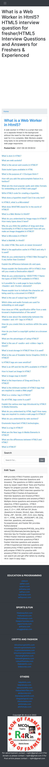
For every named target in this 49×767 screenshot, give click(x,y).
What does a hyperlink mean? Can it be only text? (23, 198)
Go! (41, 460)
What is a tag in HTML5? (12, 428)
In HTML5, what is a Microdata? (15, 202)
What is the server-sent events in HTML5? (20, 165)
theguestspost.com (24, 698)
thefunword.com (24, 615)
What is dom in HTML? (11, 156)
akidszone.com (24, 693)
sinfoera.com (24, 589)
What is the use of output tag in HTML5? (19, 298)
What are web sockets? (12, 160)
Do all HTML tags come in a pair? (16, 399)
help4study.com (24, 685)
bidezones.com (24, 666)
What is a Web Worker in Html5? (23, 122)
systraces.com (24, 594)
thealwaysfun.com (24, 613)
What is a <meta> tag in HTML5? (16, 395)
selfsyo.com (24, 592)
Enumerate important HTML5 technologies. (20, 423)
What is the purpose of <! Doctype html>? (20, 174)
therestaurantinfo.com (24, 696)
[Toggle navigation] (5, 3)
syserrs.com (24, 586)
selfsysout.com (24, 597)
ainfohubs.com (24, 704)
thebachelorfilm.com (24, 690)
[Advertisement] (24, 84)
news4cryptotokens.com (24, 647)
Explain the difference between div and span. (21, 264)
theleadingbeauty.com (24, 658)
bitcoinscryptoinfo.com (24, 645)
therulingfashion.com (24, 656)
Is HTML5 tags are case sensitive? (16, 362)
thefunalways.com (24, 618)
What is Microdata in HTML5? (14, 236)
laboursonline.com (24, 688)
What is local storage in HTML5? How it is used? (23, 350)
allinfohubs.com (24, 707)
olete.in (24, 581)
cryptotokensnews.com (24, 650)
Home (6, 111)
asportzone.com (24, 624)
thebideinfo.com (25, 664)
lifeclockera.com (24, 701)
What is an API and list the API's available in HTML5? (24, 367)
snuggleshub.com (24, 629)
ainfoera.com (24, 626)
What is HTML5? (9, 447)
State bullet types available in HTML (17, 169)
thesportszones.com (24, 621)
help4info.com (24, 682)
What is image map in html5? (14, 376)
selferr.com (24, 584)
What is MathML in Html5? (13, 240)
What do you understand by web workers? (20, 418)
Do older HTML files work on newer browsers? (22, 245)
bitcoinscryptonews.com (24, 653)
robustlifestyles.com (24, 661)
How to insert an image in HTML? (16, 371)
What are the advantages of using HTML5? (20, 338)
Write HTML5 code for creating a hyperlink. (20, 193)
